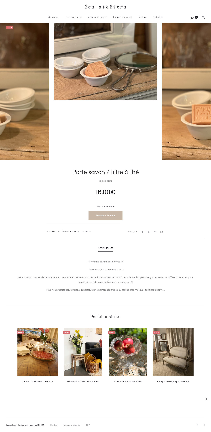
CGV (87, 425)
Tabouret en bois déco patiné (83, 381)
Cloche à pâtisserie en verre (38, 381)
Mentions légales (72, 425)
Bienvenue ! (53, 17)
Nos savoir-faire (73, 17)
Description (105, 247)
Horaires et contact (122, 17)
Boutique (143, 17)
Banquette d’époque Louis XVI (173, 381)
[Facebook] (197, 425)
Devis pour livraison (105, 215)
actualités (158, 17)
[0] (192, 17)
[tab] (106, 248)
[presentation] (19, 352)
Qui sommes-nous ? (97, 17)
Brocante (74, 231)
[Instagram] (204, 425)
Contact (54, 425)
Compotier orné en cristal (128, 381)
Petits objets (85, 231)
